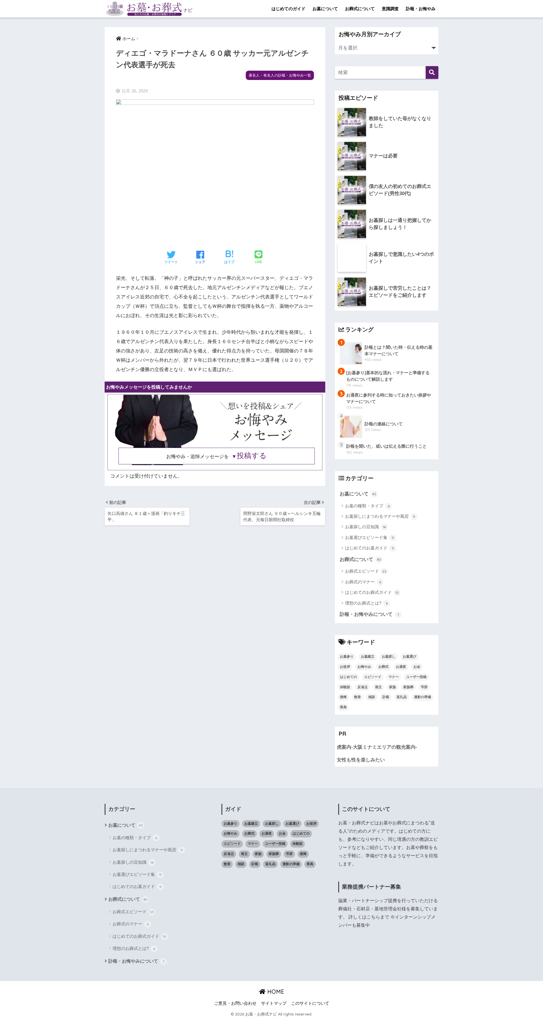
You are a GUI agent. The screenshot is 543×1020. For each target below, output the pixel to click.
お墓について (325, 8)
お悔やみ (364, 667)
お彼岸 (345, 667)
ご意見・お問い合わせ (235, 1003)
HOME (275, 991)
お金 (416, 667)
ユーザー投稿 (416, 677)
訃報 (385, 697)
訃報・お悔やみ (421, 8)
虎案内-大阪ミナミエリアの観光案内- (377, 747)
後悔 (343, 697)
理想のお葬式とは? (366, 603)
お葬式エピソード (365, 571)
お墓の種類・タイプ (367, 505)
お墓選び (409, 657)
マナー (394, 677)
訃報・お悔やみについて (369, 614)
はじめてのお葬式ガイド (372, 592)
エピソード (372, 677)
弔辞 (424, 687)
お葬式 (383, 667)
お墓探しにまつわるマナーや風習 (380, 516)
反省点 (362, 687)
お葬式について (360, 8)
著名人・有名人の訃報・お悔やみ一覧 (280, 75)
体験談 (345, 687)
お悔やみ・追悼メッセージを (216, 456)
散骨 (357, 697)
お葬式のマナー (363, 581)
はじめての (348, 677)
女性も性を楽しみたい (361, 760)
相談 (371, 697)
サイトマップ (273, 1003)
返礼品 (402, 697)
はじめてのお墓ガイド (369, 547)
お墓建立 (367, 657)
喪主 (378, 687)
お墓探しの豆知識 (365, 526)
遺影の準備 (422, 697)
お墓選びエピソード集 (369, 537)
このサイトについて (310, 1003)
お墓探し (388, 657)
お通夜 (401, 667)
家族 (392, 687)
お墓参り (347, 657)
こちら (373, 917)
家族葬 (408, 687)
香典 (343, 707)
